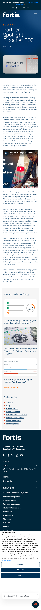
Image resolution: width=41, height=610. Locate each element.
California (7, 481)
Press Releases (13, 412)
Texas (5, 465)
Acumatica (7, 512)
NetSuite (6, 523)
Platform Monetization (11, 508)
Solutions (8, 487)
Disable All (20, 570)
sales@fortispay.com (16, 449)
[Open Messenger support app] (35, 604)
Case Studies (12, 408)
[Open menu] (35, 15)
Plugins (6, 527)
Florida (6, 477)
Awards (9, 402)
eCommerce (8, 515)
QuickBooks (8, 530)
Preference (20, 564)
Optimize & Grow (10, 500)
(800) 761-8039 (17, 446)
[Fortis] (11, 15)
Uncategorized (12, 424)
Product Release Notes (16, 414)
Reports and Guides (15, 418)
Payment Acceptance (11, 504)
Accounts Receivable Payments (15, 493)
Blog (8, 405)
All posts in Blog (10, 388)
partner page (7, 282)
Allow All (20, 575)
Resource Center (13, 421)
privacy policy (6, 560)
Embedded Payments (11, 497)
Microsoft (7, 519)
